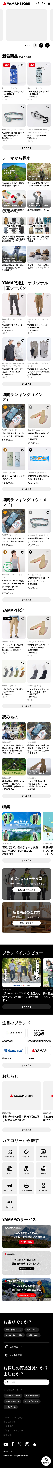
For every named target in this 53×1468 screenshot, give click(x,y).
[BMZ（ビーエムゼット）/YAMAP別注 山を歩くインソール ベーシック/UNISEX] (39, 627)
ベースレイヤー (32, 1395)
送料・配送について (13, 1329)
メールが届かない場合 (14, 1335)
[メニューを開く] (49, 3)
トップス (10, 1173)
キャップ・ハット (31, 1401)
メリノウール (11, 1407)
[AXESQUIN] (14, 1033)
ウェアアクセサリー (9, 1190)
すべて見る (27, 706)
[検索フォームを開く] (36, 3)
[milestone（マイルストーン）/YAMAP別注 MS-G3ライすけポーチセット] (14, 115)
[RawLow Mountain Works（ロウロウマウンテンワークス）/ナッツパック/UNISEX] (39, 115)
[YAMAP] (39, 1051)
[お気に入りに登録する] (23, 65)
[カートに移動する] (43, 3)
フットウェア (43, 1173)
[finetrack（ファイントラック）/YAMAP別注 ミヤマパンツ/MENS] (14, 305)
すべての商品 (10, 1157)
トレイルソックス (12, 1401)
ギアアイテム (43, 1190)
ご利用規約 (8, 1426)
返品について (32, 1329)
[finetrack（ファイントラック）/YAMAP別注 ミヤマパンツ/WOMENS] (39, 305)
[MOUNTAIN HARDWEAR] (39, 1033)
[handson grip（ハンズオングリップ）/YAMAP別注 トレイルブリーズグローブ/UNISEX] (39, 349)
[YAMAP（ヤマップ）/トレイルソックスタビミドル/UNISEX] (14, 671)
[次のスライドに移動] (47, 45)
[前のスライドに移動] (41, 45)
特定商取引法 (9, 1422)
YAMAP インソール (13, 1395)
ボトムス (26, 1173)
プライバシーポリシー (13, 1430)
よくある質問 (16, 1355)
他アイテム (9, 1207)
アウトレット (26, 1157)
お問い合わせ (33, 1335)
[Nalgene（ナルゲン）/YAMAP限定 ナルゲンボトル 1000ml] (14, 74)
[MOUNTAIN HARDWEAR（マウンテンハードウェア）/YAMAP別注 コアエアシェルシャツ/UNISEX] (14, 349)
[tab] (25, 45)
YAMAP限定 (43, 1157)
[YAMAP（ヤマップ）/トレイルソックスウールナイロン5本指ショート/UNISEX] (39, 671)
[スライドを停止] (35, 45)
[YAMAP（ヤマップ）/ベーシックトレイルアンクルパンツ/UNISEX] (14, 627)
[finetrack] (14, 1051)
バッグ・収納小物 (26, 1190)
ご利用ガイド (16, 1346)
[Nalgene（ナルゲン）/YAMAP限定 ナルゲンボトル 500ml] (39, 74)
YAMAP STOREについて (14, 1417)
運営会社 (7, 1434)
